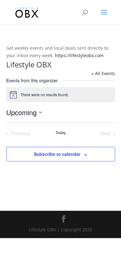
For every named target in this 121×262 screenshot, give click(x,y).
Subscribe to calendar (57, 154)
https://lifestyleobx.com (79, 55)
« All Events (103, 73)
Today (61, 132)
